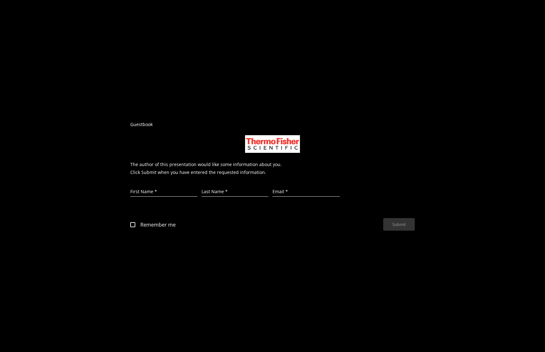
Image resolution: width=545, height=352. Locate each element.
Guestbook (141, 124)
